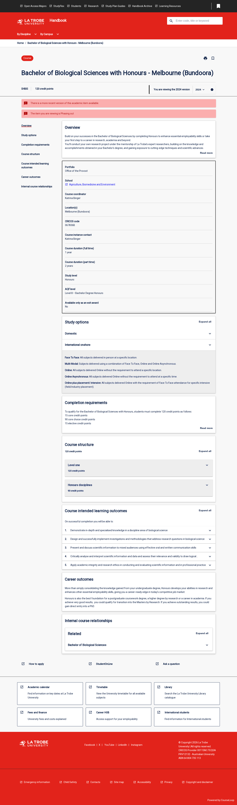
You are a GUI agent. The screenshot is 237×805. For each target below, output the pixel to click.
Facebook (89, 744)
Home (20, 43)
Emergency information (37, 782)
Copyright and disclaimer (199, 782)
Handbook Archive (142, 6)
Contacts (95, 782)
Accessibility (144, 782)
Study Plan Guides (115, 6)
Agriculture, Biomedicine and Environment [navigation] (92, 184)
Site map (119, 782)
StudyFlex (58, 6)
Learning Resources (170, 6)
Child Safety (70, 782)
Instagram (136, 744)
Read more (206, 153)
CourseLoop (227, 800)
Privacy (168, 782)
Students (76, 6)
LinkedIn (122, 744)
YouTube (109, 744)
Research (93, 6)
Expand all (205, 321)
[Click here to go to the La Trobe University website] (30, 22)
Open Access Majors (35, 6)
